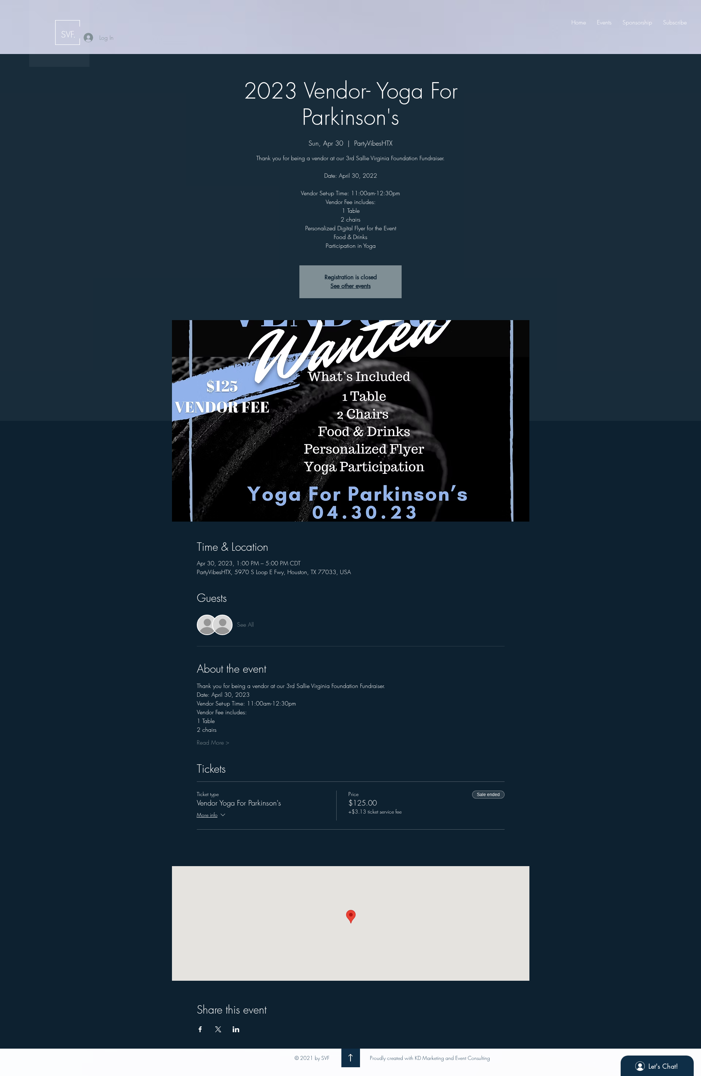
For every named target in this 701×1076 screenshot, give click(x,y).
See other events (350, 286)
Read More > (213, 742)
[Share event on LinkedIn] (236, 1029)
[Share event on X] (218, 1029)
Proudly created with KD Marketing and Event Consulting (430, 1057)
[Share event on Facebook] (200, 1029)
